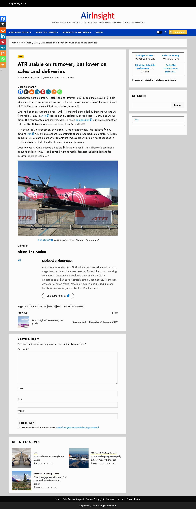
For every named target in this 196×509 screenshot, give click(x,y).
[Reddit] (31, 91)
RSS (136, 119)
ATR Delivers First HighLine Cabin (49, 458)
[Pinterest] (42, 91)
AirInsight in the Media (75, 32)
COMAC (56, 474)
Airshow (37, 474)
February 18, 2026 (101, 464)
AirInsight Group (19, 32)
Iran (29, 134)
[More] (3, 65)
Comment (23, 349)
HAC (59, 306)
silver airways (77, 306)
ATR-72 (43, 306)
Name (21, 388)
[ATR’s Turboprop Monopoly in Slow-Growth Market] (79, 458)
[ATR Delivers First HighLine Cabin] (21, 458)
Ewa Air (51, 306)
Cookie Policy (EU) (95, 499)
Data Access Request (73, 499)
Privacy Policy (133, 499)
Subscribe (180, 32)
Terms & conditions (115, 499)
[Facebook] (20, 91)
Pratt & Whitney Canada (106, 453)
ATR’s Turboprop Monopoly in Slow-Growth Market (106, 458)
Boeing (48, 474)
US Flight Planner (144, 55)
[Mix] (54, 91)
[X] (26, 91)
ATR (20, 56)
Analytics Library (46, 32)
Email (20, 399)
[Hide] (1, 70)
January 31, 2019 (51, 78)
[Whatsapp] (59, 91)
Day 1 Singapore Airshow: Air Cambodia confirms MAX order (50, 480)
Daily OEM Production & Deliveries (171, 68)
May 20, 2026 (42, 464)
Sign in (99, 32)
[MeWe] (48, 91)
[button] (165, 32)
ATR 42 (34, 306)
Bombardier (82, 120)
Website (22, 410)
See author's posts (56, 296)
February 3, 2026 (44, 487)
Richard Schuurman (29, 78)
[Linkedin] (37, 91)
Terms (57, 499)
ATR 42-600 (43, 240)
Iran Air (67, 306)
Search (139, 96)
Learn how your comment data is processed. (77, 427)
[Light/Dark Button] (159, 32)
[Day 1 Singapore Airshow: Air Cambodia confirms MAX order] (21, 480)
